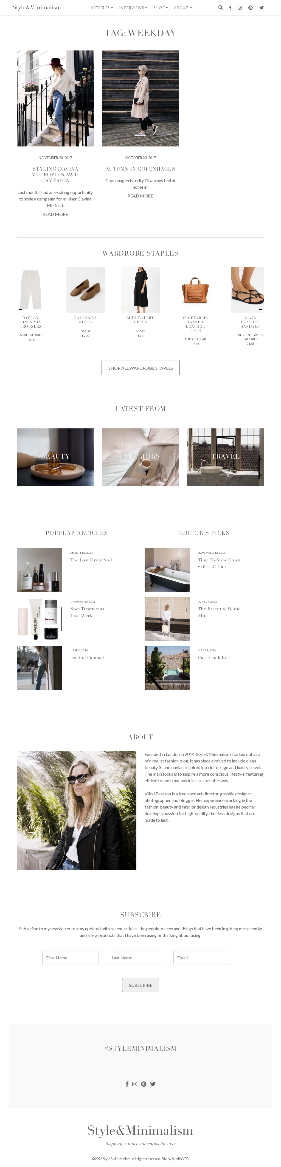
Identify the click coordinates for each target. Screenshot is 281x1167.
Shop (159, 7)
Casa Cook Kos (214, 658)
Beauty (55, 457)
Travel (225, 457)
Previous (20, 309)
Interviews (131, 7)
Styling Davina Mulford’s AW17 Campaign (55, 175)
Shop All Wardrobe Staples (140, 368)
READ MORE (55, 214)
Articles (100, 7)
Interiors (140, 457)
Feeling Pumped (87, 658)
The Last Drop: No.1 (91, 560)
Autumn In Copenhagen (140, 169)
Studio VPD (180, 1159)
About (181, 7)
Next (260, 309)
